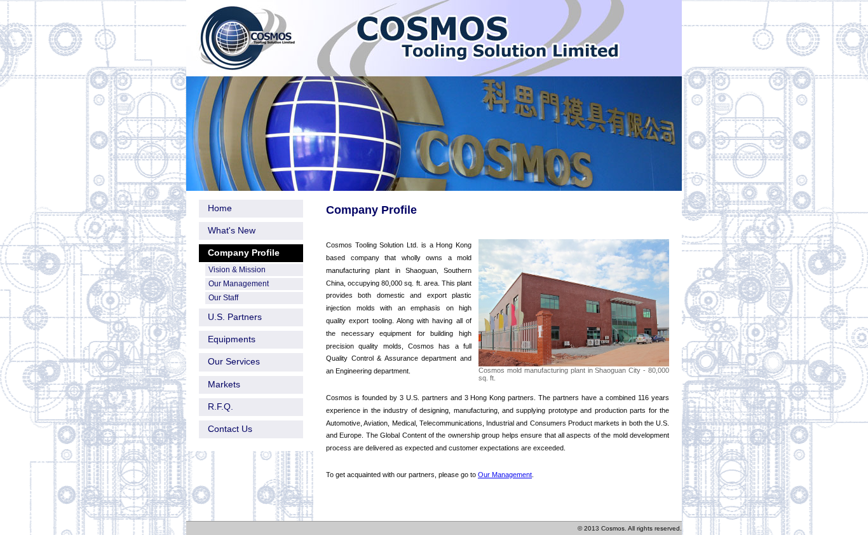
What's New (231, 230)
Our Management (505, 474)
